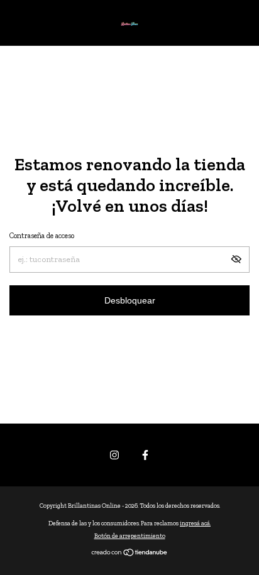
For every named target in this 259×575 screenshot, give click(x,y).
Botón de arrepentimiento (129, 536)
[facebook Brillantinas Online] (145, 455)
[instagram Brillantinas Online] (114, 455)
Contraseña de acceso (41, 235)
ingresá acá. (195, 523)
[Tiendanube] (130, 554)
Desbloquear (129, 300)
